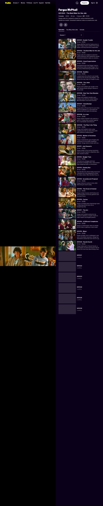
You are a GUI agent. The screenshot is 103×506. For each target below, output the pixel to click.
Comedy (61, 16)
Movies (23, 3)
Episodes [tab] (61, 29)
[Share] (66, 25)
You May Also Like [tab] (72, 29)
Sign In (93, 3)
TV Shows (29, 3)
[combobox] (71, 35)
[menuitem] (16, 3)
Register (84, 3)
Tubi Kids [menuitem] (47, 3)
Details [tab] (82, 29)
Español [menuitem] (41, 3)
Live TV (35, 3)
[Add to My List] (61, 25)
